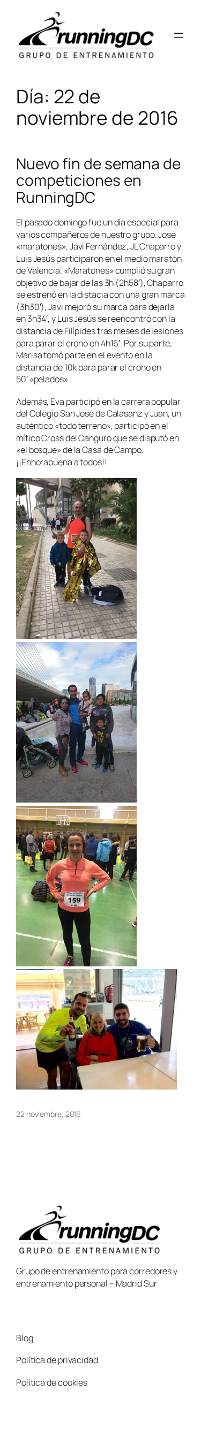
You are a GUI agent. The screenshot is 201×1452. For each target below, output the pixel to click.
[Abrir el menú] (178, 35)
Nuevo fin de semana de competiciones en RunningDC (98, 180)
